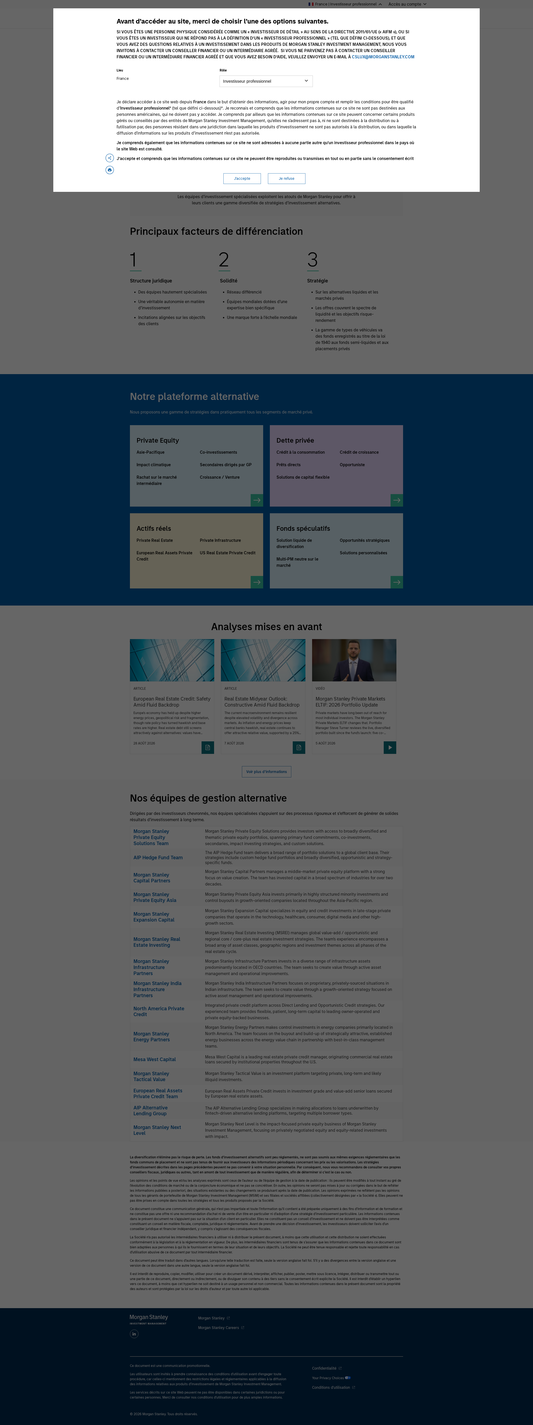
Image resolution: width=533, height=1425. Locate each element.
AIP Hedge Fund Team (158, 857)
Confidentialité (324, 1368)
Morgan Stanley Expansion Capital (153, 917)
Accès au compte (405, 4)
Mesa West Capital (154, 1059)
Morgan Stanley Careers (218, 1327)
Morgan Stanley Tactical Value (151, 1076)
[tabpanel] (266, 288)
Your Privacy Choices (328, 1378)
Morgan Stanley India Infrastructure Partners (157, 989)
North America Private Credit (158, 1011)
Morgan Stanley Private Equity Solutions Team (151, 837)
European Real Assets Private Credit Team (157, 1094)
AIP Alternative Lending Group (150, 1111)
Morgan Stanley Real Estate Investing (156, 942)
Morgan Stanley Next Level (157, 1130)
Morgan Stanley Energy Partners (151, 1037)
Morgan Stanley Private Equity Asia (154, 897)
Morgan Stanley (211, 1318)
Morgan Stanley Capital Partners (151, 878)
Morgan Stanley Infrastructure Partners (151, 967)
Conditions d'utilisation (331, 1387)
